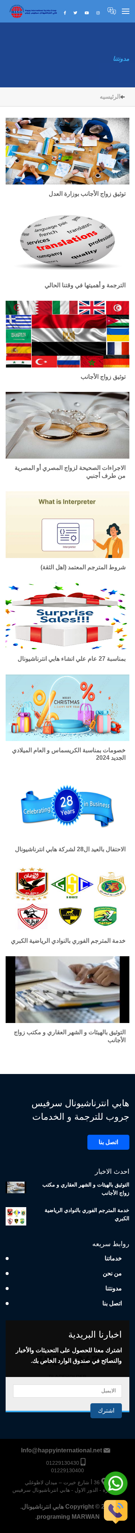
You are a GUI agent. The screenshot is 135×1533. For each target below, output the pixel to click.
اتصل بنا (108, 1142)
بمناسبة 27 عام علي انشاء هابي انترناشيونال (72, 659)
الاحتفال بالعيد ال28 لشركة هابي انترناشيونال (70, 849)
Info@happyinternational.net (61, 1450)
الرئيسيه (110, 96)
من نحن (112, 1273)
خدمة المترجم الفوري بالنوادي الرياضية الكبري (68, 941)
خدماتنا (113, 1258)
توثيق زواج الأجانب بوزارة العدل (87, 193)
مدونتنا (121, 59)
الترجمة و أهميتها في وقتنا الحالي (84, 285)
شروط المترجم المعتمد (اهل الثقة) (83, 567)
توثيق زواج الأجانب (103, 377)
